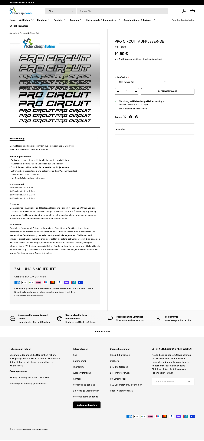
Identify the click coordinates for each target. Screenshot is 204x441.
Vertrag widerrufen (87, 404)
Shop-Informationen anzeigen (133, 108)
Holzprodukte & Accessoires (101, 19)
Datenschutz (79, 360)
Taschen (74, 19)
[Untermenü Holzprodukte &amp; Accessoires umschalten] (119, 20)
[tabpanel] (55, 199)
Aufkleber (24, 19)
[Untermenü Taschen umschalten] (81, 20)
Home (13, 19)
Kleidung (42, 19)
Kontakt (77, 378)
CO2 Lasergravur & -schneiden (126, 384)
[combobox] (106, 11)
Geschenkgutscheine (183, 20)
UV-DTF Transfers (19, 25)
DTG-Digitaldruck (119, 366)
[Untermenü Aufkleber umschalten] (32, 20)
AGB (75, 354)
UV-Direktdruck (118, 378)
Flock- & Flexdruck (120, 354)
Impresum (78, 366)
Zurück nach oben (102, 331)
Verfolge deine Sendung (85, 396)
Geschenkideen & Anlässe (137, 19)
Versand (128, 59)
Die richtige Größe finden (86, 390)
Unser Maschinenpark (121, 390)
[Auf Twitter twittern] (125, 117)
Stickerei (114, 360)
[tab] (17, 138)
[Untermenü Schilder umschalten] (65, 20)
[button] (192, 11)
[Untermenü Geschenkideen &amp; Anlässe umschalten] (153, 20)
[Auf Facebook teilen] (131, 117)
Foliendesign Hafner (23, 429)
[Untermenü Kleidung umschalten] (49, 20)
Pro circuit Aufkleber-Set (29, 33)
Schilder (58, 19)
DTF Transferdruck (119, 372)
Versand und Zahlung (84, 384)
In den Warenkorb (167, 91)
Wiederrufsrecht (82, 372)
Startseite (13, 33)
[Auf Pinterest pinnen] (137, 117)
